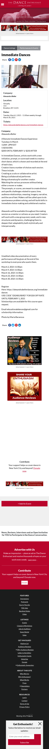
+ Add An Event (24, 503)
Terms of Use (24, 704)
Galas (24, 635)
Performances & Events (29, 48)
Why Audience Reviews (25, 650)
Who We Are (24, 674)
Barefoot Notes (24, 611)
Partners (24, 689)
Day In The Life (24, 605)
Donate (24, 583)
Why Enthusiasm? (24, 677)
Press (24, 683)
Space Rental (24, 632)
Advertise (24, 659)
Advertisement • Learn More (24, 33)
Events (24, 623)
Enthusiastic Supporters (25, 665)
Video (24, 614)
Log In (24, 698)
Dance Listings (9, 48)
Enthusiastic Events (24, 656)
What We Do (24, 680)
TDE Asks (24, 608)
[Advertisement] (24, 432)
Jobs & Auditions (25, 629)
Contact (24, 701)
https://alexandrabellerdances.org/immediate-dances (23, 125)
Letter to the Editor (24, 653)
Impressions (24, 599)
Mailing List (24, 644)
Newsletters (25, 686)
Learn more (32, 560)
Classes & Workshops (24, 626)
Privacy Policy (24, 707)
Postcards (24, 602)
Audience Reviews (24, 647)
